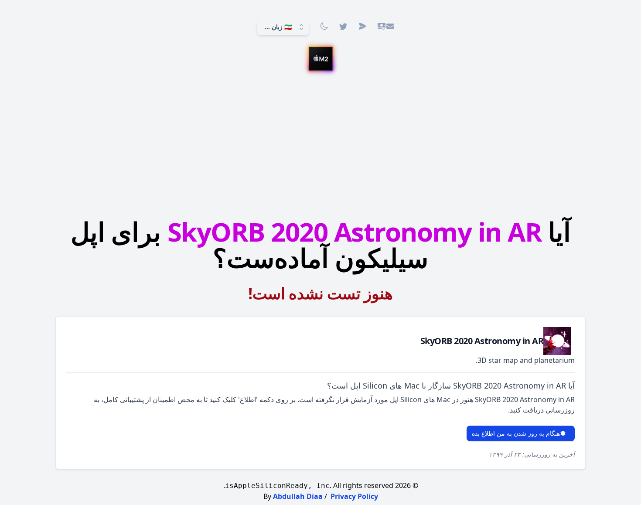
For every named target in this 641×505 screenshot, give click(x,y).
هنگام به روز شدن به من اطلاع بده (516, 433)
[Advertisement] (320, 143)
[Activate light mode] (324, 26)
